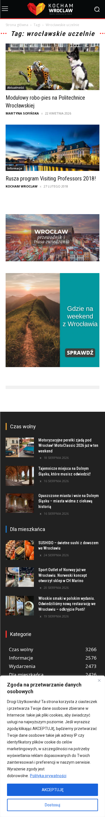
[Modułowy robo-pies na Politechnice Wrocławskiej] (52, 67)
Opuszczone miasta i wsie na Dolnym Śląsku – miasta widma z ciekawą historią (68, 501)
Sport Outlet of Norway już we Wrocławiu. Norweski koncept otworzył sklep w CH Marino (62, 575)
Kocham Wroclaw (22, 186)
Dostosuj (52, 805)
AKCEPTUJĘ (53, 790)
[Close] (99, 680)
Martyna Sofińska (22, 113)
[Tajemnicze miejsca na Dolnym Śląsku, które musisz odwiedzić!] (20, 476)
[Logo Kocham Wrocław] (52, 9)
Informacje (14, 168)
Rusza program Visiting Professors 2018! (51, 178)
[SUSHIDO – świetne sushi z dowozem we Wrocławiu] (20, 550)
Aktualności (15, 88)
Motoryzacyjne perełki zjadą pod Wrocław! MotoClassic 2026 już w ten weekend (68, 445)
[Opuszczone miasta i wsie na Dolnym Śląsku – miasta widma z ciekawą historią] (20, 503)
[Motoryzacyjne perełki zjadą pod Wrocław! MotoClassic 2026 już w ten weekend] (20, 447)
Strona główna (17, 24)
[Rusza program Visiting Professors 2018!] (52, 148)
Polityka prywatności (48, 775)
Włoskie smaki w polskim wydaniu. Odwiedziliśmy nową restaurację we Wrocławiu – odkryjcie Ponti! (66, 604)
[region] (52, 746)
